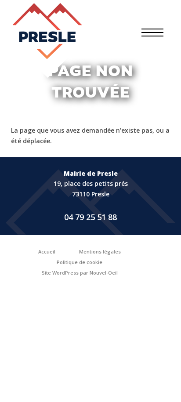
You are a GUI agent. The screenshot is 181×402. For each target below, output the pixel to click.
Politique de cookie (79, 262)
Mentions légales (100, 251)
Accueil (46, 251)
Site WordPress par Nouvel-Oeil (80, 272)
